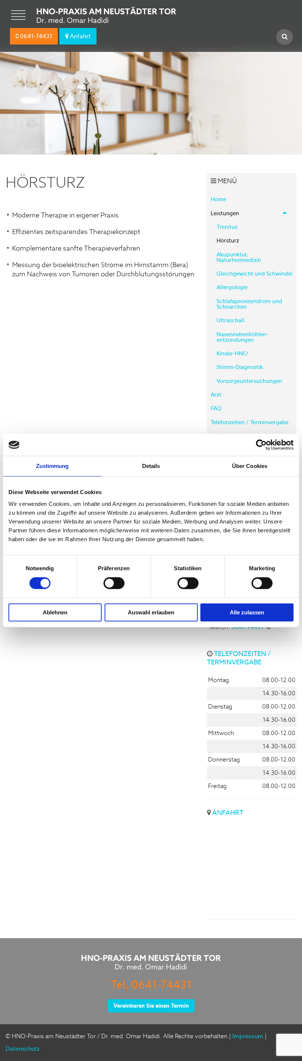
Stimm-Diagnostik (240, 366)
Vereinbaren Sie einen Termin (151, 1005)
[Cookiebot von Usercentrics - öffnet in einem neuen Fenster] (261, 444)
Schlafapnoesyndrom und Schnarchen (249, 304)
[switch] (113, 583)
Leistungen (225, 213)
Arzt (216, 394)
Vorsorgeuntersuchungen (249, 380)
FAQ (216, 408)
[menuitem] (252, 199)
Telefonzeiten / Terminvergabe (249, 422)
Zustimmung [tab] (52, 466)
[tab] (252, 297)
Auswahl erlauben (151, 612)
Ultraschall (230, 320)
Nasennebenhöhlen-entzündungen (242, 337)
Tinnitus (227, 226)
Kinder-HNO (232, 353)
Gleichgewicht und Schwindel (254, 273)
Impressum (247, 1036)
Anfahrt (80, 36)
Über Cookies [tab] (249, 466)
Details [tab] (151, 466)
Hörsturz (228, 240)
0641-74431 (35, 36)
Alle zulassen (247, 612)
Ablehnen (55, 612)
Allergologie (232, 287)
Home (218, 199)
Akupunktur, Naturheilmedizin (239, 257)
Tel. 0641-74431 (151, 984)
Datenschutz (23, 1049)
